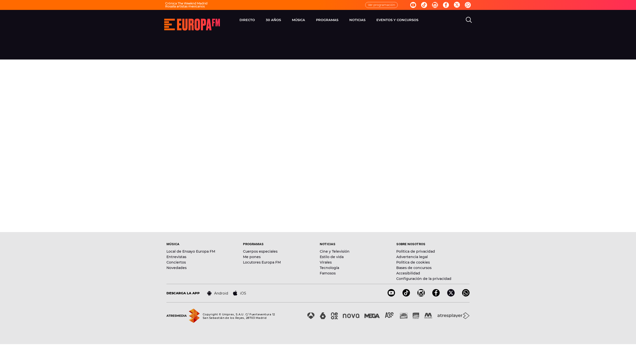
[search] (469, 20)
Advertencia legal (412, 257)
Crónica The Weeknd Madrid (186, 3)
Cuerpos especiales (260, 251)
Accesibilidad (408, 273)
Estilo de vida (332, 257)
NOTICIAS (357, 20)
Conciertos (176, 262)
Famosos (328, 273)
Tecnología (329, 268)
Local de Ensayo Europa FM (190, 251)
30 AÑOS (273, 20)
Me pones (252, 257)
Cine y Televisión (335, 251)
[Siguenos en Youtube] (413, 5)
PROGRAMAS (327, 20)
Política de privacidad (415, 251)
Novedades (176, 268)
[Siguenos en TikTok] (406, 295)
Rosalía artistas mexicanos (185, 6)
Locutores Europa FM (262, 262)
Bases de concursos (414, 268)
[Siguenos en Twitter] (457, 5)
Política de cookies (413, 262)
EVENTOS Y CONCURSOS (397, 20)
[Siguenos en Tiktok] (424, 5)
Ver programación (381, 5)
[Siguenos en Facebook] (446, 5)
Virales (326, 262)
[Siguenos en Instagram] (435, 5)
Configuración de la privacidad (423, 278)
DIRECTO (247, 20)
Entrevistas (176, 257)
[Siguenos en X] (451, 295)
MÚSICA (298, 20)
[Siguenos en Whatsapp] (468, 5)
